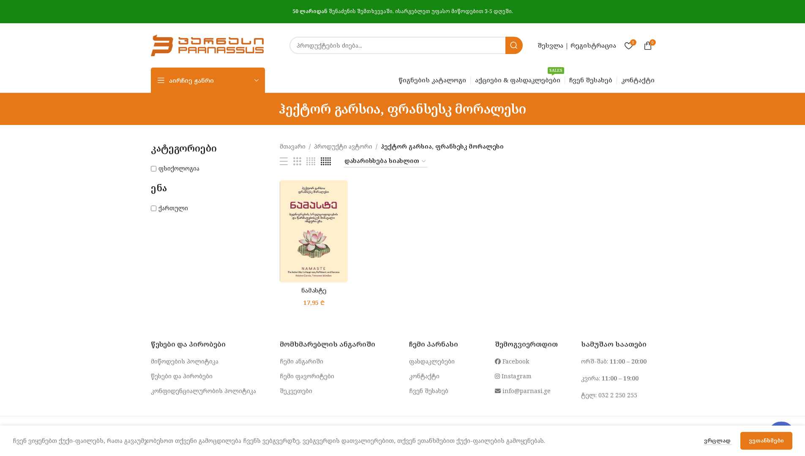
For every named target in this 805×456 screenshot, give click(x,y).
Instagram (516, 376)
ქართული (173, 208)
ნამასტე (314, 290)
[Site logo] (207, 45)
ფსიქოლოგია (178, 168)
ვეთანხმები (766, 440)
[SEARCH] (514, 45)
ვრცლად (718, 440)
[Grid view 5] (326, 161)
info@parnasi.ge (526, 391)
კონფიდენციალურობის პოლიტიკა (203, 391)
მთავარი (293, 146)
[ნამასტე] (314, 231)
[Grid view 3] (297, 161)
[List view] (284, 161)
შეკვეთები (296, 391)
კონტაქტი (424, 376)
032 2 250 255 (617, 395)
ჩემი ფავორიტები (307, 376)
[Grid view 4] (310, 161)
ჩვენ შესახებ (428, 391)
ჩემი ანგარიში (301, 361)
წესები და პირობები (182, 376)
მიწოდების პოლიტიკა (184, 361)
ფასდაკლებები (432, 361)
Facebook (515, 361)
